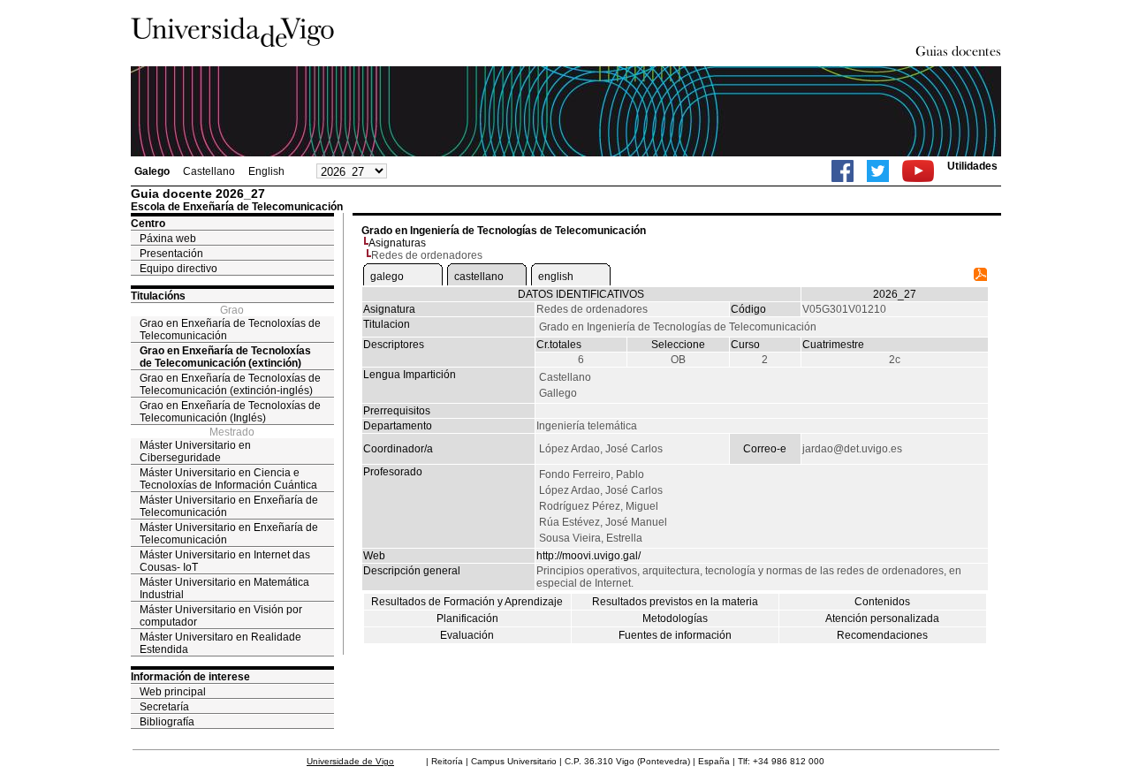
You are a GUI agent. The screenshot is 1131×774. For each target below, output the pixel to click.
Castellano (209, 171)
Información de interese (190, 677)
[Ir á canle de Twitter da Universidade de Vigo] (878, 171)
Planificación (467, 618)
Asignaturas (397, 243)
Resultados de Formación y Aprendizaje (467, 602)
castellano (479, 276)
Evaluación (467, 635)
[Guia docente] (980, 277)
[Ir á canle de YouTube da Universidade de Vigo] (918, 171)
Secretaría (164, 707)
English (266, 171)
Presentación (171, 253)
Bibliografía (167, 722)
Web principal (173, 692)
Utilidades (972, 166)
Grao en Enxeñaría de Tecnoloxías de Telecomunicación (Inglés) (230, 411)
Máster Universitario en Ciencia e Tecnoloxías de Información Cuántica (228, 479)
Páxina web (168, 238)
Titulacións (158, 296)
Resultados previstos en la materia (675, 602)
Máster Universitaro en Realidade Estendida (220, 643)
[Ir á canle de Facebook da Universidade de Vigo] (842, 171)
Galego (152, 171)
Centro (148, 223)
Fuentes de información (675, 635)
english (555, 276)
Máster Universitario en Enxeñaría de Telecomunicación (229, 506)
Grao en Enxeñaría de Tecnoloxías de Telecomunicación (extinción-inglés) (230, 384)
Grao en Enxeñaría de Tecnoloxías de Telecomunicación (230, 329)
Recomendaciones (882, 635)
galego (387, 276)
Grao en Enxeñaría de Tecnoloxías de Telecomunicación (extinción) (225, 357)
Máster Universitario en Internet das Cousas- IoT (225, 561)
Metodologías (675, 618)
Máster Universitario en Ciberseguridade (195, 451)
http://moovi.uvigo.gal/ (588, 556)
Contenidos (882, 602)
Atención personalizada (882, 618)
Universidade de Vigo (350, 761)
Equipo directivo (178, 268)
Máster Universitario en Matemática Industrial (224, 588)
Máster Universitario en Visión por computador (221, 615)
